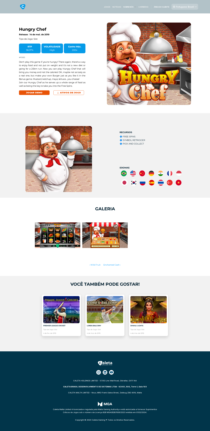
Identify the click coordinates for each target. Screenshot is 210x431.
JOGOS (107, 7)
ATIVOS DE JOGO (70, 92)
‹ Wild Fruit (95, 265)
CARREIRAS (143, 7)
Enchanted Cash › (112, 265)
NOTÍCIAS (116, 7)
